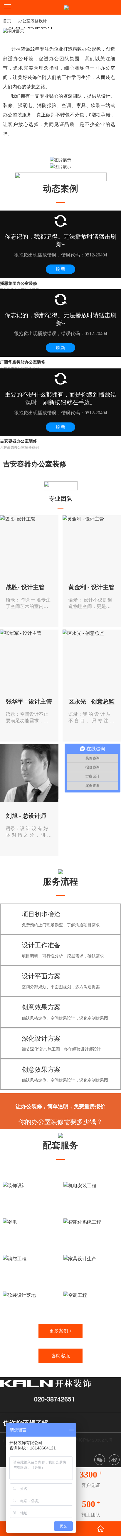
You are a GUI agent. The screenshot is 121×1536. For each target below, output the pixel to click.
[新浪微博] (114, 1459)
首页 (7, 21)
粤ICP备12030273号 (94, 1440)
